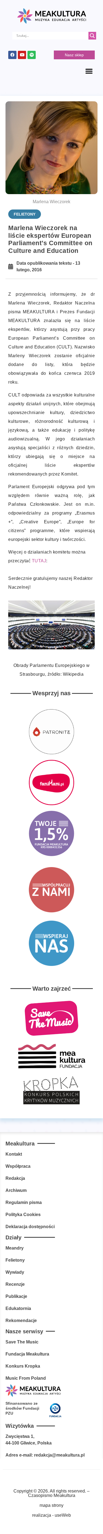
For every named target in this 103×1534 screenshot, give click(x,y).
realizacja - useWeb (51, 1515)
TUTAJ (39, 560)
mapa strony (51, 1505)
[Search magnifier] (92, 36)
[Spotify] (31, 55)
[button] (89, 71)
